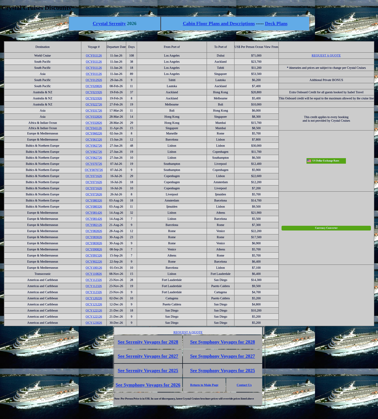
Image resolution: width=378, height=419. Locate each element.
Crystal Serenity (109, 23)
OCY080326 (94, 200)
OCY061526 (94, 139)
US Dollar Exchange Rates (325, 160)
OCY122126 (94, 310)
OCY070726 (94, 163)
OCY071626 (94, 176)
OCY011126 (94, 55)
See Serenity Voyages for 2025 (148, 370)
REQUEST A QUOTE (326, 55)
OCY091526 (94, 255)
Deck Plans (276, 23)
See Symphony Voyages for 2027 (222, 356)
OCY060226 (94, 133)
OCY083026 (94, 237)
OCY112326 (94, 280)
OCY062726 (94, 145)
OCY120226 (94, 298)
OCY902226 (94, 261)
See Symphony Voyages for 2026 (148, 384)
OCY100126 (94, 267)
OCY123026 (94, 322)
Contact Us (244, 385)
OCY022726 (94, 104)
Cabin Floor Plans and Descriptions (219, 23)
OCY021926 (94, 92)
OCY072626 (94, 194)
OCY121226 (94, 304)
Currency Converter (326, 227)
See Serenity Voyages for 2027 (148, 356)
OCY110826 (94, 273)
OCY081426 (94, 212)
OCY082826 (94, 231)
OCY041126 (94, 128)
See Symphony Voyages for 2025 (222, 370)
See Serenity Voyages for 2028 (148, 341)
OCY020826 (94, 86)
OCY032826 (94, 116)
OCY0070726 (94, 170)
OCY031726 (94, 110)
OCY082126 (94, 225)
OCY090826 (94, 249)
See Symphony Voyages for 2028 (222, 341)
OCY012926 (94, 80)
